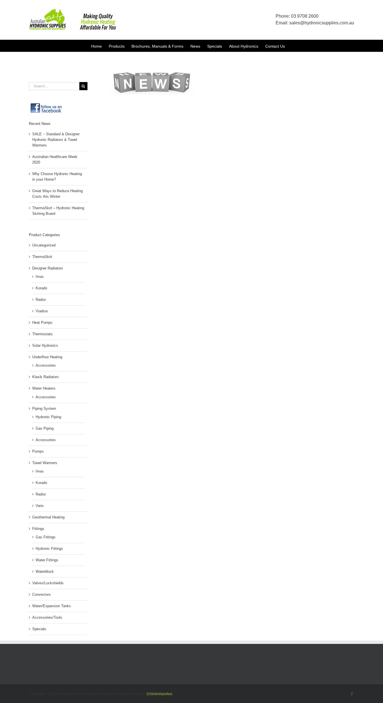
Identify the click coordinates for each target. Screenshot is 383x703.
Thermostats (42, 334)
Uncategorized (44, 245)
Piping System (44, 408)
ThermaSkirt (42, 257)
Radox (41, 299)
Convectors (41, 594)
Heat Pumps (42, 322)
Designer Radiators (47, 268)
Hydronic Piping (48, 417)
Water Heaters (44, 388)
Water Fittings (47, 560)
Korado (41, 288)
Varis (40, 506)
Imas (40, 276)
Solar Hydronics (45, 345)
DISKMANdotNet (159, 694)
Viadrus (42, 311)
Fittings (38, 529)
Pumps (38, 451)
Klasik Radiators (45, 377)
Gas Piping (45, 428)
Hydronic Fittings (49, 548)
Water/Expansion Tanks (51, 606)
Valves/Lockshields (48, 583)
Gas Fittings (46, 537)
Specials (39, 629)
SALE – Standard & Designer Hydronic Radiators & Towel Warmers (56, 139)
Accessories (46, 365)
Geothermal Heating (48, 517)
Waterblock (45, 571)
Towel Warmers (44, 463)
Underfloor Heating (47, 357)
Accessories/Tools (47, 617)
